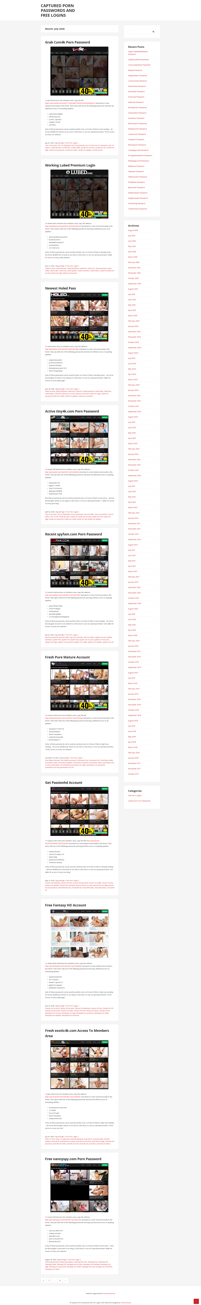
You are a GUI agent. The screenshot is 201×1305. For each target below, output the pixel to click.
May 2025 (132, 305)
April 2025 (132, 310)
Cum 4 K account (51, 145)
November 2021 (134, 529)
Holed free (71, 391)
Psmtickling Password (136, 203)
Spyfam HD (66, 640)
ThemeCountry (126, 1303)
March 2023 (132, 443)
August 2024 (133, 353)
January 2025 (133, 326)
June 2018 (132, 731)
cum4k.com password (56, 150)
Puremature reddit (106, 760)
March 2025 (132, 315)
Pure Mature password (68, 760)
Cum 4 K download (64, 145)
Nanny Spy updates (66, 1262)
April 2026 (132, 252)
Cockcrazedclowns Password (139, 65)
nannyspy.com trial (88, 1267)
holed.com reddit (58, 396)
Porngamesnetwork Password (140, 155)
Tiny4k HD (73, 517)
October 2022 (133, 470)
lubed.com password (70, 273)
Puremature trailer (51, 763)
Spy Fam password (51, 637)
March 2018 (132, 747)
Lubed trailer (54, 271)
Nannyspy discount (80, 1262)
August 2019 (133, 673)
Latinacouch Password (137, 134)
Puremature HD (94, 760)
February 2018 (133, 753)
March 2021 (132, 571)
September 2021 (134, 539)
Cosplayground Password (138, 150)
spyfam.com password (65, 642)
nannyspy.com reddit (74, 1267)
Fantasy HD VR (104, 1011)
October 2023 (133, 406)
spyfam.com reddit (80, 642)
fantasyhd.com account (53, 1013)
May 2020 (132, 625)
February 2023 (133, 449)
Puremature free (82, 760)
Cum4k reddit (75, 148)
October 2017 (133, 774)
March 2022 (132, 507)
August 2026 (133, 230)
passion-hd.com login (100, 885)
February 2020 (133, 641)
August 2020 (133, 609)
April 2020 (132, 630)
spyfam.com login (51, 642)
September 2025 (134, 283)
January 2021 (133, 582)
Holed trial (107, 391)
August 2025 (133, 289)
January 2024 (133, 390)
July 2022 (131, 486)
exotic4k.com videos (103, 1144)
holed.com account (68, 394)
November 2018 (134, 705)
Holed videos (49, 394)
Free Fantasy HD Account (65, 905)
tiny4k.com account (84, 517)
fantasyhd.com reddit (101, 1013)
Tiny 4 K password (77, 514)
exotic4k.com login (98, 1141)
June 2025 (132, 299)
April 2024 (132, 374)
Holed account (50, 391)
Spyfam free (57, 640)
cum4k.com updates (85, 150)
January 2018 (133, 758)
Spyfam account (100, 637)
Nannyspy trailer (50, 1264)
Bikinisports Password (137, 145)
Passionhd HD (77, 888)
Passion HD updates (52, 885)
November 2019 (134, 657)
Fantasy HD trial (79, 1011)
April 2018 (132, 742)
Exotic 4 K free (50, 1139)
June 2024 (132, 363)
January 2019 (133, 694)
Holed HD (79, 391)
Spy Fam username (76, 637)
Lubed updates (72, 271)
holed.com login (95, 394)
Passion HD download (52, 883)
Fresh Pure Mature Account (67, 657)
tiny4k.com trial (82, 519)
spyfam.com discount (101, 640)
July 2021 (131, 550)
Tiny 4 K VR (54, 517)
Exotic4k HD (88, 1139)
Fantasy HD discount (67, 1008)
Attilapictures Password (137, 129)
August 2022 (133, 481)
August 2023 (133, 417)
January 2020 (133, 646)
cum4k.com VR (97, 150)
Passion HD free (66, 883)
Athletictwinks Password (137, 193)
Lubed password (100, 268)
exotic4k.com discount (83, 1141)
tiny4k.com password (56, 519)
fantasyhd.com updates (53, 1015)
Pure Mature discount (52, 760)
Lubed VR (103, 271)
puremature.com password (95, 765)
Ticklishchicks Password (137, 209)
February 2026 (133, 262)
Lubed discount (61, 268)
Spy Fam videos (89, 637)
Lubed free (83, 268)
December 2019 (134, 651)
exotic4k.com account (67, 1141)
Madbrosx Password (136, 166)
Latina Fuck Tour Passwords (139, 801)
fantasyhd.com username (70, 1015)
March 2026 (132, 257)
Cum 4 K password (77, 145)
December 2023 (134, 395)
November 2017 (134, 769)
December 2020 (134, 587)
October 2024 (133, 342)
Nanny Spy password (52, 1262)
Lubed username (83, 271)
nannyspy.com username (103, 1267)
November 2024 (134, 337)
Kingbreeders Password (137, 75)
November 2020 (134, 593)
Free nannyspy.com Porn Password (73, 1159)
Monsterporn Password (137, 123)
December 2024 (134, 331)
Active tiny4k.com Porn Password (72, 411)
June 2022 (132, 491)
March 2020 (132, 635)
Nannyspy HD (103, 1262)
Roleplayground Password (138, 161)
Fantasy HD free (96, 1008)
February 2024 (133, 385)
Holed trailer (99, 391)
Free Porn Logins (71, 143)
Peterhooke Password (137, 86)
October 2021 (133, 534)
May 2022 (132, 497)
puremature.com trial (52, 767)
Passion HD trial (107, 883)
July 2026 (131, 236)
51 (61, 1280)
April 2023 (132, 438)
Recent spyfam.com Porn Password (73, 534)
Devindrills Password (136, 91)
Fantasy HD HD (108, 1008)
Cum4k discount (55, 148)
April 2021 (132, 566)
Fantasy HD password (52, 1011)
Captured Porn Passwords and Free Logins (58, 10)
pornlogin (61, 143)
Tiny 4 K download (63, 514)
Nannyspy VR (61, 1264)
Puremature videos (95, 763)
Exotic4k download (76, 1139)
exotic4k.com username (87, 1144)
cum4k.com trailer (71, 150)
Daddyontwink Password (138, 198)
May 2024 (132, 369)
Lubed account (50, 268)
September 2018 (134, 715)
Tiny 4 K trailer (89, 514)
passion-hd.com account (84, 885)
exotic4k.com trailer (59, 1144)
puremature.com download (60, 765)
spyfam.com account (86, 640)
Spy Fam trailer (64, 637)
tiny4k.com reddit (70, 519)
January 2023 (133, 454)
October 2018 (133, 710)
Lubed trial (62, 271)
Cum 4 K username (100, 145)
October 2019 (133, 662)
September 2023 (134, 411)
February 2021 (133, 577)
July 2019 (131, 678)
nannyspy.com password (57, 1267)
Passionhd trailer (88, 888)
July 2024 (131, 358)
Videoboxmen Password (137, 177)
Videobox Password (136, 171)
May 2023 (132, 433)
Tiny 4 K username (101, 514)
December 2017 (134, 763)
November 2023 (134, 401)
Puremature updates (65, 763)
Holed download (61, 391)
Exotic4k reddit (98, 1139)
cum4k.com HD (100, 148)
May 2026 (132, 246)
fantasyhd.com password (84, 1013)
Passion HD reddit (95, 883)
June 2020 (132, 619)
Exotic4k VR (55, 1141)
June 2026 (132, 241)
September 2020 (134, 603)
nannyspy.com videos (52, 1269)
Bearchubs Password (136, 187)
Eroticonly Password (136, 97)
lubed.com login (56, 273)
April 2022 (132, 502)
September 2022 (134, 475)
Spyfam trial (74, 640)
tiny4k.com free (97, 517)
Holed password (88, 391)
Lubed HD (91, 268)
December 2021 (134, 523)
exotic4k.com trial (73, 1144)
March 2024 (132, 379)
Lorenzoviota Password (137, 81)
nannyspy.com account (74, 1264)
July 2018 (131, 726)
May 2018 (132, 737)
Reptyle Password (135, 70)
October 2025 (133, 278)
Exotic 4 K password (63, 1139)
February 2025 (133, 321)
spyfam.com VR (108, 642)
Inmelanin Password (136, 139)
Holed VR (58, 394)
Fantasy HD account (52, 1008)
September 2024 (134, 347)
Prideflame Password (136, 182)
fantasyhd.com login (69, 1013)
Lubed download (73, 268)
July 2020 (131, 614)
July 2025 (131, 294)
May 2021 (132, 561)
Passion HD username (67, 885)
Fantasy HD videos (92, 1011)
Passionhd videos (100, 888)
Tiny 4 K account (50, 514)
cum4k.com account (87, 148)
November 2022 (134, 465)
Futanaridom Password (137, 113)
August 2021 (133, 545)
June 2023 (132, 427)
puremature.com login (78, 765)
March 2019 (132, 683)
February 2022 (133, 513)
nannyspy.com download (91, 1264)
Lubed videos (94, 271)
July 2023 (131, 422)
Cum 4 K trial (89, 145)
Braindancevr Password (137, 107)
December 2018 (134, 699)
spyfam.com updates (95, 642)
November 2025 (134, 273)
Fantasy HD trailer (67, 1011)
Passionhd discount (64, 888)
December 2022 (134, 459)
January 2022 (133, 518)
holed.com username (86, 396)
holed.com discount (82, 394)
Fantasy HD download (82, 1008)
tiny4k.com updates (94, 519)
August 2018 (133, 721)
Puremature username (80, 763)
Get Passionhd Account (63, 782)
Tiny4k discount (64, 517)
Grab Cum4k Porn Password (67, 42)
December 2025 (134, 267)
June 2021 (132, 555)
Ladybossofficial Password (138, 59)
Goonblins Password (136, 118)
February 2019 (133, 689)
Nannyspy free (93, 1262)
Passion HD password (80, 883)
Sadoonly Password (135, 102)
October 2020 (133, 598)
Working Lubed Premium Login (70, 165)
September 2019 (134, 667)
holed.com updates (71, 396)
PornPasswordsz (109, 1293)
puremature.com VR (67, 767)
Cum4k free (66, 148)
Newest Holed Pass (60, 288)
